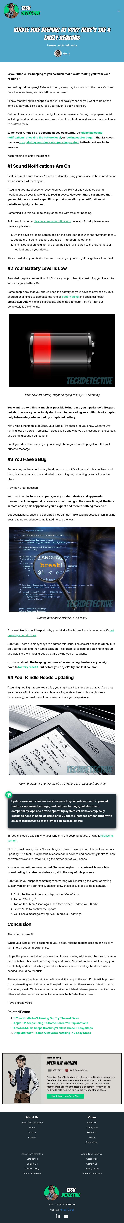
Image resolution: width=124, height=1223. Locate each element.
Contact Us (32, 1163)
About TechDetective (32, 1122)
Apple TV (92, 1122)
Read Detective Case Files (65, 1096)
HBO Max (92, 1132)
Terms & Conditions (32, 1173)
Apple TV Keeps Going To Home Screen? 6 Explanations (51, 1023)
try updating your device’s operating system (49, 142)
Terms (32, 1127)
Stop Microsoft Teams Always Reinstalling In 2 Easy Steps (52, 1032)
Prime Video (92, 1142)
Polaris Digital (67, 1210)
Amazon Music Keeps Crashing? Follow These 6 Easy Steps (53, 1028)
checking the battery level (43, 137)
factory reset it (28, 667)
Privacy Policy (32, 1168)
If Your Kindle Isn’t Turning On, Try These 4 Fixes (46, 1018)
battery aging (70, 296)
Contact (32, 1137)
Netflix (92, 1137)
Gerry (66, 53)
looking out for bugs (79, 137)
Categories (32, 1158)
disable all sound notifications (52, 221)
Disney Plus (92, 1127)
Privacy (32, 1132)
